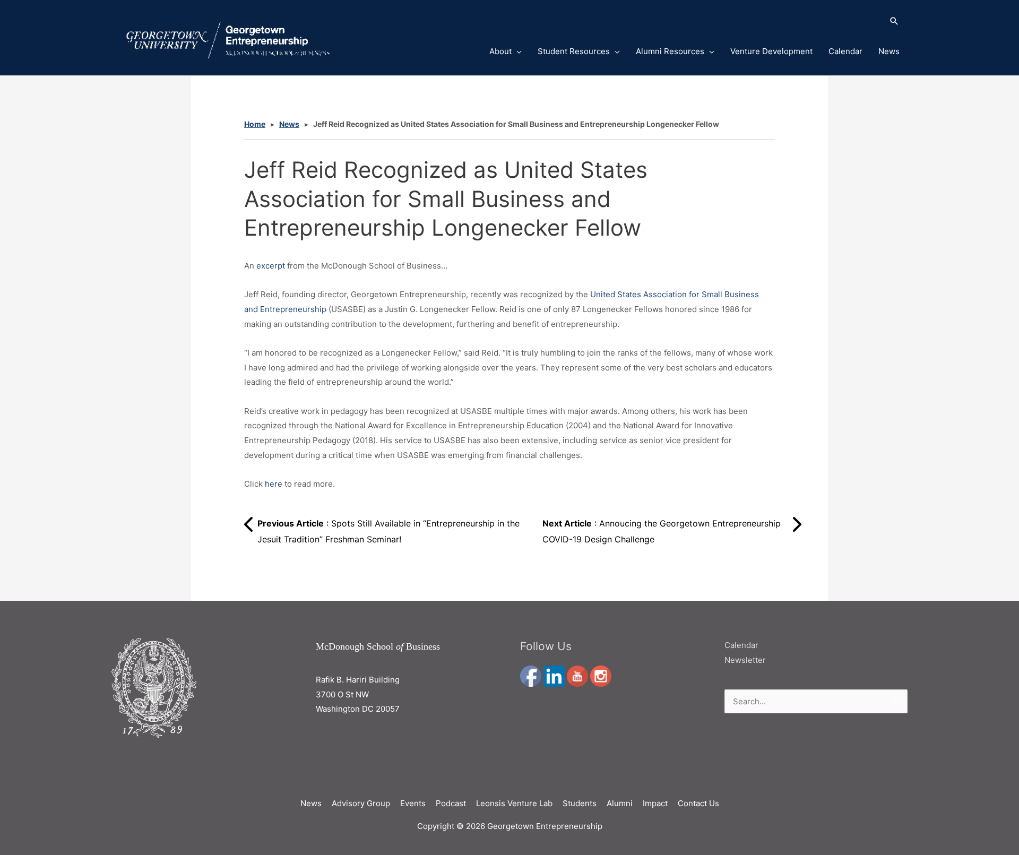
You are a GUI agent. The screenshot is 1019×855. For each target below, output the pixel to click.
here (273, 484)
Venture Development (771, 51)
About (500, 51)
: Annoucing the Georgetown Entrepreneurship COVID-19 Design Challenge (661, 531)
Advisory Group (361, 803)
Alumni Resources (670, 51)
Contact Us (698, 803)
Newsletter (745, 660)
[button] (681, 22)
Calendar (845, 51)
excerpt (270, 266)
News (889, 51)
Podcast (451, 803)
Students (580, 803)
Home (254, 123)
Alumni (620, 803)
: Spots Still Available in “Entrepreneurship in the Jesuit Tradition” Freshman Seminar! (388, 531)
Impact (655, 803)
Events (413, 803)
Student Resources (574, 51)
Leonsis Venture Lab (514, 803)
